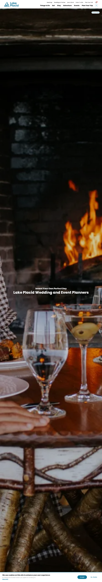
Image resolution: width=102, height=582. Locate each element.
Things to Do (45, 5)
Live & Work (70, 2)
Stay (59, 5)
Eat (53, 5)
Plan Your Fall (89, 2)
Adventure (67, 5)
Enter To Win (79, 2)
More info (5, 579)
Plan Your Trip (87, 5)
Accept (82, 577)
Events (76, 5)
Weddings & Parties (59, 2)
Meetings (49, 2)
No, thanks (94, 577)
